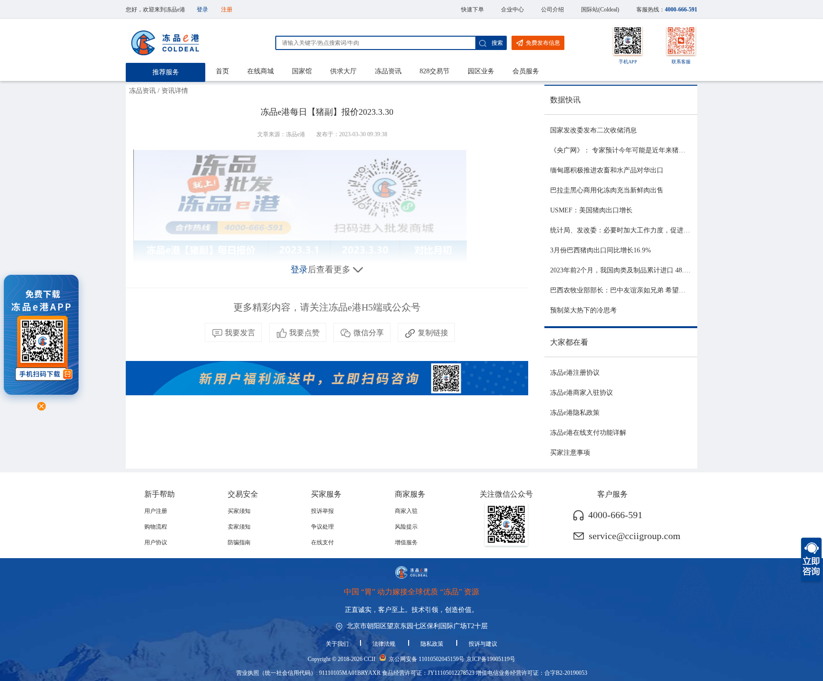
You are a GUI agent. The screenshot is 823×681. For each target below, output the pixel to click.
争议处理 (322, 526)
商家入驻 (406, 511)
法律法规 (384, 644)
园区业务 (481, 71)
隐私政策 (433, 644)
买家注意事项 (570, 452)
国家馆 (302, 71)
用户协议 (155, 542)
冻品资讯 (388, 71)
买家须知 (239, 511)
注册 (226, 9)
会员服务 (525, 71)
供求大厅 (343, 71)
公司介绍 (552, 9)
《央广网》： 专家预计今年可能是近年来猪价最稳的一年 (634, 150)
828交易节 (435, 71)
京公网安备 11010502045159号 (426, 659)
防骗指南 (239, 542)
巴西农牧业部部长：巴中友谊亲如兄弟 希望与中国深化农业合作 (644, 290)
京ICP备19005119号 (490, 659)
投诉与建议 (483, 644)
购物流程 (155, 526)
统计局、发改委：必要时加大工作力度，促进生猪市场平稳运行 (643, 230)
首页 (222, 71)
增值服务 (406, 542)
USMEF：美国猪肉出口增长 (591, 210)
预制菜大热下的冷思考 (583, 310)
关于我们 (337, 644)
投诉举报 (322, 511)
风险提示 (406, 526)
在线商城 (260, 71)
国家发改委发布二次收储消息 (593, 130)
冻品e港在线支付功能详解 (588, 432)
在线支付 (322, 542)
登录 (202, 9)
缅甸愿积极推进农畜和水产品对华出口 (606, 170)
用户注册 (155, 511)
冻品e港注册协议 (575, 372)
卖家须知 (239, 526)
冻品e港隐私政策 (575, 412)
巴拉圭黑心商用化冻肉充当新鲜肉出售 (606, 190)
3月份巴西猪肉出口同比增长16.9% (600, 250)
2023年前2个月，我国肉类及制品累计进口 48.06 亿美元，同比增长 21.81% (659, 270)
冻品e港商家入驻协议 (581, 392)
